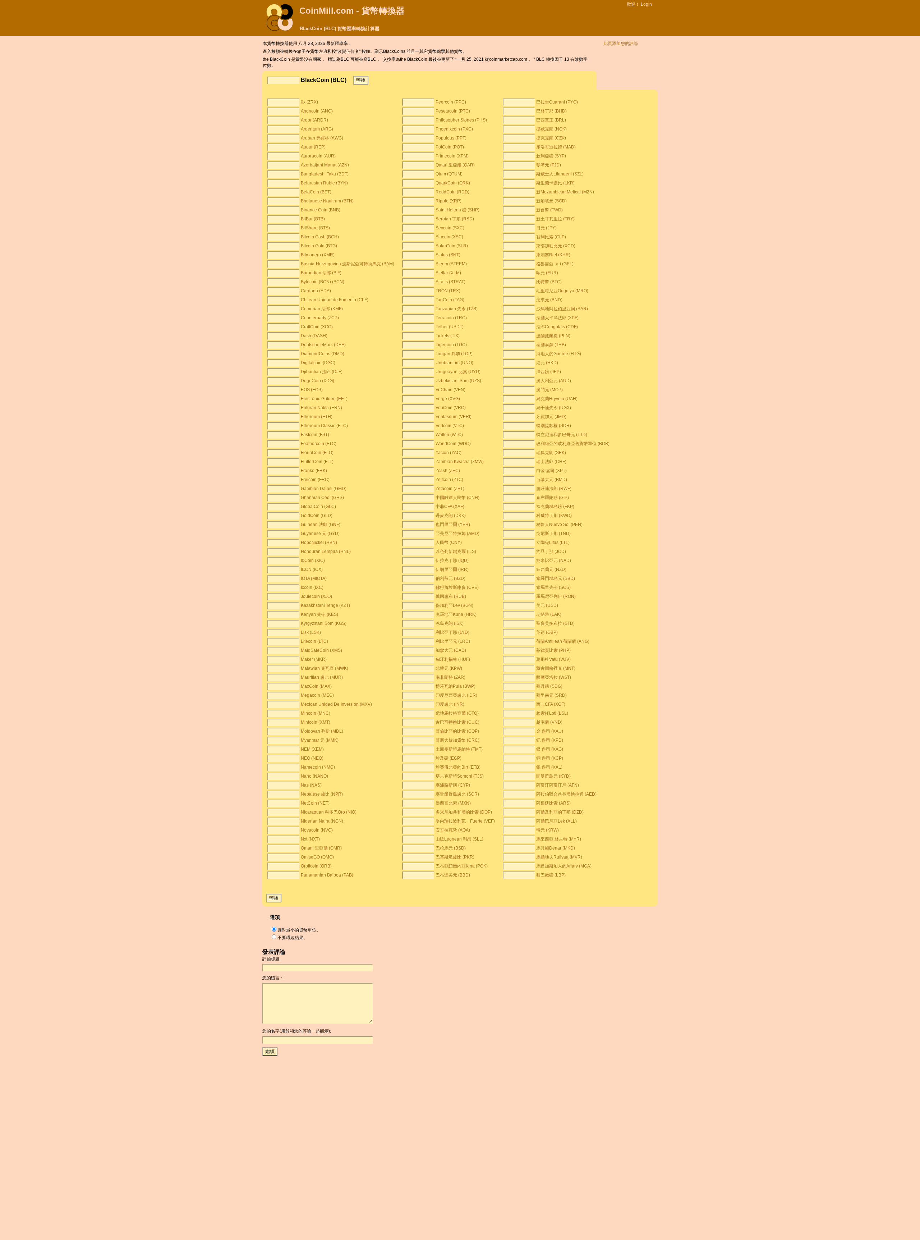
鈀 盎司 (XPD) (549, 740)
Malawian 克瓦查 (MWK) (324, 668)
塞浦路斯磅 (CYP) (453, 785)
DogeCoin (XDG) (317, 380)
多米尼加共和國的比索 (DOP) (464, 812)
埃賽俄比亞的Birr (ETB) (458, 767)
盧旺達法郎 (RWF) (553, 488)
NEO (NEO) (312, 758)
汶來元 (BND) (549, 299)
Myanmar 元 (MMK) (320, 740)
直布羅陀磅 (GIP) (552, 497)
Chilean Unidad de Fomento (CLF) (334, 299)
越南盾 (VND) (549, 722)
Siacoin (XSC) (449, 236)
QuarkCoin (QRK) (453, 183)
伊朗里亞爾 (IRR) (452, 569)
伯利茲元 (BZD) (450, 578)
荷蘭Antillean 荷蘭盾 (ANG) (562, 641)
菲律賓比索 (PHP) (553, 650)
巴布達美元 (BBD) (453, 875)
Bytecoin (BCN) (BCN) (322, 281)
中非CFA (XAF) (450, 506)
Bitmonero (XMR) (318, 254)
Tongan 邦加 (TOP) (454, 353)
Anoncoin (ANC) (317, 111)
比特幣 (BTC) (549, 281)
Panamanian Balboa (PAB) (327, 875)
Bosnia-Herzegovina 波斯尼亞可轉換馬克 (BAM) (347, 263)
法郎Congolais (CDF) (557, 326)
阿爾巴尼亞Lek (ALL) (556, 821)
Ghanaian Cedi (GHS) (322, 497)
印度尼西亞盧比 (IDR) (456, 695)
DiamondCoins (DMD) (322, 353)
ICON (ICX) (312, 569)
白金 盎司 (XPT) (551, 470)
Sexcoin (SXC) (450, 227)
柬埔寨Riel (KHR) (553, 254)
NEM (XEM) (312, 749)
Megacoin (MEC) (317, 695)
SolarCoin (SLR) (452, 245)
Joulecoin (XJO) (316, 596)
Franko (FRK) (314, 470)
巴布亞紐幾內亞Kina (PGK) (462, 866)
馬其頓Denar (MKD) (555, 848)
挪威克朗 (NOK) (551, 129)
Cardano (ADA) (316, 290)
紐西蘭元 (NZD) (551, 569)
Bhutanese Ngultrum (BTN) (327, 200)
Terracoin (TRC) (451, 317)
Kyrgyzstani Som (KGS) (323, 623)
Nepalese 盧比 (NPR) (322, 794)
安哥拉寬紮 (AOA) (453, 830)
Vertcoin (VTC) (450, 425)
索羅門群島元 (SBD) (555, 578)
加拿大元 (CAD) (451, 650)
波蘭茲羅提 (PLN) (553, 335)
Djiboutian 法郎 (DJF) (321, 371)
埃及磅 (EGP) (448, 758)
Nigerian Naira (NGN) (322, 821)
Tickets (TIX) (448, 335)
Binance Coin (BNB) (320, 209)
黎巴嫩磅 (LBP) (551, 875)
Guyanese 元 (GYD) (320, 533)
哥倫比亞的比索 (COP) (457, 731)
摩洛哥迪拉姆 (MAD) (556, 147)
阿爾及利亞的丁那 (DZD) (560, 812)
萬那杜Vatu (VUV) (553, 659)
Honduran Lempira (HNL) (326, 551)
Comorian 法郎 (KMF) (322, 308)
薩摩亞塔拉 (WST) (553, 677)
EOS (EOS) (312, 389)
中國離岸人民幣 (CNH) (457, 497)
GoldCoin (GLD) (316, 515)
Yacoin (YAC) (448, 452)
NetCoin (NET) (315, 803)
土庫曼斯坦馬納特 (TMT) (459, 749)
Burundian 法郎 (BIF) (321, 272)
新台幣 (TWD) (549, 209)
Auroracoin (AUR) (318, 156)
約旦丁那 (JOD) (551, 551)
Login (646, 4)
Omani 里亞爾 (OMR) (321, 848)
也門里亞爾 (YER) (453, 524)
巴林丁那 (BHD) (551, 111)
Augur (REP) (313, 147)
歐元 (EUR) (547, 272)
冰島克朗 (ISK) (450, 623)
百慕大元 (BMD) (551, 479)
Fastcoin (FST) (315, 434)
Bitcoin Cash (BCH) (320, 236)
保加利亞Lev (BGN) (454, 605)
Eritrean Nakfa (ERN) (321, 407)
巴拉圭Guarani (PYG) (557, 102)
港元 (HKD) (547, 362)
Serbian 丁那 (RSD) (455, 218)
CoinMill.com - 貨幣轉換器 (352, 10)
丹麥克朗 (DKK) (451, 515)
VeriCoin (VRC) (451, 407)
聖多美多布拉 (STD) (555, 623)
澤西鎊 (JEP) (548, 371)
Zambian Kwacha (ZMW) (460, 461)
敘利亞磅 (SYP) (551, 156)
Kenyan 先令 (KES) (319, 614)
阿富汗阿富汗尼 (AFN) (557, 785)
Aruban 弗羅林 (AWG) (322, 138)
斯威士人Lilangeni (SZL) (560, 174)
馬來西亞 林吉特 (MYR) (558, 839)
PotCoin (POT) (450, 147)
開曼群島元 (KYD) (553, 776)
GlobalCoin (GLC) (318, 506)
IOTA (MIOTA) (314, 578)
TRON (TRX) (448, 290)
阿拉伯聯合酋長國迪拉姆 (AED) (566, 794)
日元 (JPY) (546, 227)
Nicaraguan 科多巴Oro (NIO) (328, 812)
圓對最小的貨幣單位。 (299, 930)
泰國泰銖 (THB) (551, 344)
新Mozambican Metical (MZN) (565, 192)
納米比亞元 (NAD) (553, 560)
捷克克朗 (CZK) (551, 138)
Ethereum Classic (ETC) (324, 425)
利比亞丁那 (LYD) (452, 632)
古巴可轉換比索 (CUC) (457, 722)
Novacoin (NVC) (317, 830)
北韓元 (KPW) (449, 668)
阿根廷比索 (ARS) (553, 803)
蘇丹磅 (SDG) (549, 686)
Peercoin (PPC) (451, 102)
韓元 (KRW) (547, 830)
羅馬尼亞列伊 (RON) (556, 596)
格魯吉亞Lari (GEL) (555, 263)
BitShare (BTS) (315, 227)
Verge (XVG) (448, 398)
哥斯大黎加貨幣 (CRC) (457, 740)
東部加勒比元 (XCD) (555, 245)
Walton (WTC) (449, 434)
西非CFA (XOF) (550, 704)
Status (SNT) (448, 254)
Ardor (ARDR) (314, 120)
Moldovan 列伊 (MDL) (322, 731)
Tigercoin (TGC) (451, 344)
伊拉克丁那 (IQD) (452, 560)
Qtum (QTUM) (449, 174)
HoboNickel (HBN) (319, 542)
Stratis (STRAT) (450, 281)
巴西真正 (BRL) (551, 120)
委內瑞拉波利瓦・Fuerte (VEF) (465, 821)
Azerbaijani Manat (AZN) (325, 165)
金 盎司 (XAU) (549, 731)
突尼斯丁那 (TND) (553, 533)
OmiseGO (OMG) (317, 857)
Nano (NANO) (314, 776)
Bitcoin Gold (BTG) (319, 245)
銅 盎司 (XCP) (549, 758)
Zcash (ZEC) (448, 470)
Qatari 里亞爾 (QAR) (455, 165)
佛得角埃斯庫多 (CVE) (457, 587)
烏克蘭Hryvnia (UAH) (557, 398)
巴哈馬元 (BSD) (451, 848)
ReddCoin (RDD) (452, 192)
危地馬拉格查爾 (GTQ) (457, 713)
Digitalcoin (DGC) (318, 362)
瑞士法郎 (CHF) (551, 461)
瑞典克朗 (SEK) (551, 452)
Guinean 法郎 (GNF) (320, 524)
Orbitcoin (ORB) (316, 866)
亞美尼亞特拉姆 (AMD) (457, 533)
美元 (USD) (547, 605)
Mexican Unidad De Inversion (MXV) (336, 704)
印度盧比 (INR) (450, 704)
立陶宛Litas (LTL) (553, 542)
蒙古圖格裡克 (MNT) (555, 668)
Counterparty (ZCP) (320, 317)
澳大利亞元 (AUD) (553, 380)
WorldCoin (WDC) (453, 443)
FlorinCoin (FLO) (317, 452)
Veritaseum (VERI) (454, 416)
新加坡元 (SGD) (551, 200)
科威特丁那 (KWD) (554, 515)
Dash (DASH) (314, 335)
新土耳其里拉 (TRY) (555, 218)
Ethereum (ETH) (316, 416)
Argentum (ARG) (317, 129)
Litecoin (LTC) (314, 641)
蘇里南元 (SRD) (551, 695)
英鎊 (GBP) (547, 632)
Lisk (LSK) (311, 632)
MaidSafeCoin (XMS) (321, 650)
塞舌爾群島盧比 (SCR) (457, 794)
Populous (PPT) (451, 138)
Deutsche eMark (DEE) (323, 344)
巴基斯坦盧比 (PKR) (455, 857)
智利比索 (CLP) (551, 236)
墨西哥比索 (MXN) (453, 803)
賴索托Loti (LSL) (552, 713)
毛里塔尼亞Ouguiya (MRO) (562, 290)
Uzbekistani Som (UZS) (458, 380)
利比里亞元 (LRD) (453, 641)
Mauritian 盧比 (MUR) (322, 677)
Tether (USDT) (450, 326)
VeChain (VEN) (450, 389)
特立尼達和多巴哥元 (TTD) (561, 434)
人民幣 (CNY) (449, 542)
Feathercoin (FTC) (318, 443)
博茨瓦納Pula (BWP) (455, 686)
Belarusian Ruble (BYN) (324, 183)
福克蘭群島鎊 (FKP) (555, 506)
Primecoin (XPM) (452, 156)
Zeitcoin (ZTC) (449, 479)
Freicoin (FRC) (315, 479)
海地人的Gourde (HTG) (558, 353)
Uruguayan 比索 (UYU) (458, 371)
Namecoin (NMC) (318, 767)
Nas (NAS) (311, 785)
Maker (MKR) (314, 659)
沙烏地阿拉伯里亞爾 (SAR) (562, 308)
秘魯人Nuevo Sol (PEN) (559, 524)
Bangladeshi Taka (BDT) (325, 174)
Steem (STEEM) (451, 263)
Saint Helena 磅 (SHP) (457, 209)
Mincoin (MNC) (315, 713)
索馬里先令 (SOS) (553, 587)
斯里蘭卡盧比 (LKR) (555, 183)
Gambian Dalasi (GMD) (323, 488)
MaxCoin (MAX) (316, 686)
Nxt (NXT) (310, 839)
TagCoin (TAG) (450, 299)
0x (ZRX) (309, 102)
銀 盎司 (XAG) (549, 749)
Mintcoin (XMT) (315, 722)
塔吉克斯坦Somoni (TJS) (460, 776)
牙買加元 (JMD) (551, 416)
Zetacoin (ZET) (450, 488)
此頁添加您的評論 (620, 43)
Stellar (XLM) (448, 272)
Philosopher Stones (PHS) (461, 120)
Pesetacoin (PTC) (453, 111)
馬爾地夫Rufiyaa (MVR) (559, 857)
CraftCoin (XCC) (317, 326)
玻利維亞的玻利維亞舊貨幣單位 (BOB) (573, 443)
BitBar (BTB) (313, 218)
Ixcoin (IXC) (312, 587)
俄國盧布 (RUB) (451, 596)
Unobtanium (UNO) (454, 362)
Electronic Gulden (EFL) (324, 398)
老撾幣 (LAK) (548, 614)
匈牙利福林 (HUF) (453, 659)
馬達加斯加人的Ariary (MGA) (564, 866)
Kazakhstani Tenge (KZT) (325, 605)
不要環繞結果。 (292, 937)
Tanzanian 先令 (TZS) (457, 308)
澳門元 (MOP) (549, 389)
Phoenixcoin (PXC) (454, 129)
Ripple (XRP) (448, 200)
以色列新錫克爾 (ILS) (456, 551)
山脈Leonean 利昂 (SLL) (459, 839)
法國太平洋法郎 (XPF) (557, 317)
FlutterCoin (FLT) (317, 461)
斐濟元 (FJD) (548, 165)
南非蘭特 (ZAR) (450, 677)
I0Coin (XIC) (313, 560)
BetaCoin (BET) (316, 192)
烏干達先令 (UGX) (553, 407)
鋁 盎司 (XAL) (549, 767)
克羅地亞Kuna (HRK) (456, 614)
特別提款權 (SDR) (553, 425)
